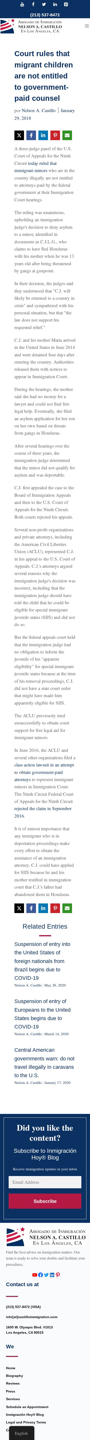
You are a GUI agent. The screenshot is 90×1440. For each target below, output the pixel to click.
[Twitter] (44, 5)
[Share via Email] (67, 135)
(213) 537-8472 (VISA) (23, 1307)
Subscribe (45, 1201)
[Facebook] (33, 5)
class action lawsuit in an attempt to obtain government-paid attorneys (44, 772)
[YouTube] (22, 5)
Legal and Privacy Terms (26, 1422)
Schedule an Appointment (27, 1407)
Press (10, 1391)
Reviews (13, 1383)
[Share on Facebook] (31, 135)
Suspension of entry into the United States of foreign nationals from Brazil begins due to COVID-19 (42, 961)
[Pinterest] (66, 5)
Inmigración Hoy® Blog (25, 1414)
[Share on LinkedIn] (43, 135)
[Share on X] (19, 135)
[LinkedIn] (55, 5)
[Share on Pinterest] (55, 135)
